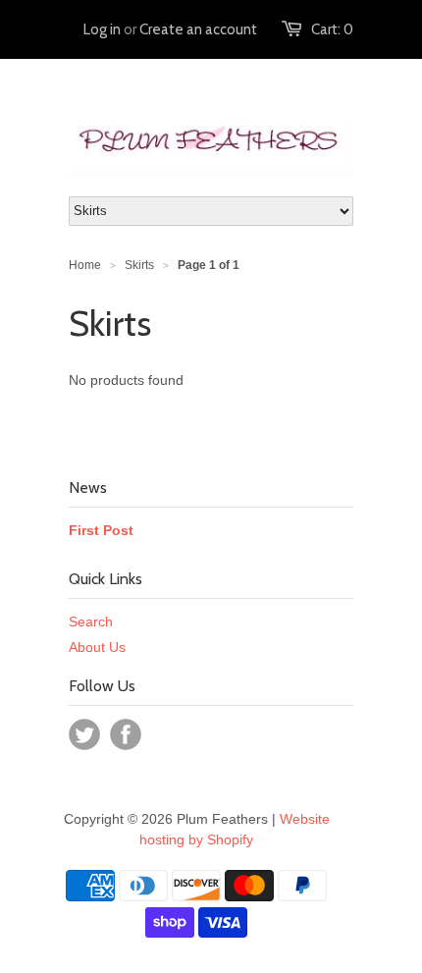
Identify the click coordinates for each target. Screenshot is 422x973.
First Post (101, 530)
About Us (97, 647)
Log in (102, 29)
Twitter (84, 734)
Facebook (125, 734)
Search (91, 621)
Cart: (332, 29)
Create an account (198, 29)
